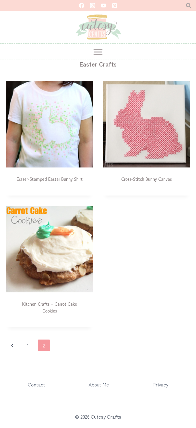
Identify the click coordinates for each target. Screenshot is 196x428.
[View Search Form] (188, 5)
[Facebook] (81, 5)
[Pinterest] (114, 5)
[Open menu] (98, 52)
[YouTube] (103, 5)
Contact (36, 384)
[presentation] (49, 124)
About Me (99, 384)
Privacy (160, 384)
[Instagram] (92, 5)
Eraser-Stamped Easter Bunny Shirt (50, 179)
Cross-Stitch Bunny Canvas (146, 179)
